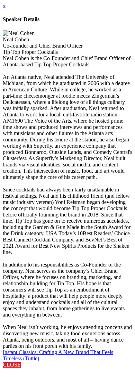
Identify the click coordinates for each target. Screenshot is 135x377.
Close (12, 365)
